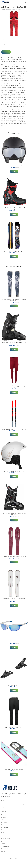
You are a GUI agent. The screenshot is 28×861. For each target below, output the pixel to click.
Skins (16, 39)
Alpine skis (12, 39)
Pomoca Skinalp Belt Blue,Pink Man (14, 769)
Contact (3, 843)
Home (2, 9)
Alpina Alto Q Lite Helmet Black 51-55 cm (14, 166)
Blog (2, 841)
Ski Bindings (4, 822)
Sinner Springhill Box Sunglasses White (14, 642)
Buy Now (6, 52)
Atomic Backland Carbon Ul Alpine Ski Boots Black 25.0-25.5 (14, 208)
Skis (8, 39)
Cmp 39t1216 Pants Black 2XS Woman (14, 727)
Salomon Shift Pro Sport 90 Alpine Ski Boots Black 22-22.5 (14, 343)
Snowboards (4, 832)
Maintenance (4, 819)
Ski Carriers (4, 817)
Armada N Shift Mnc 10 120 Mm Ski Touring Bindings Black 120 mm (14, 684)
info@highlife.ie (4, 807)
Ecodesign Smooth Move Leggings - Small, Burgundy (14, 386)
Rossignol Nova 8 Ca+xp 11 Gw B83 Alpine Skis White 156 (14, 599)
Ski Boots (3, 824)
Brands (2, 814)
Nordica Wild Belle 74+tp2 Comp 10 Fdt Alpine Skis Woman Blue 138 (14, 300)
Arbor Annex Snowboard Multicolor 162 (14, 251)
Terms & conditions (5, 846)
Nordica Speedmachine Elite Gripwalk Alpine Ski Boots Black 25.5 (14, 514)
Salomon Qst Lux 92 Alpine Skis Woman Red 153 (14, 556)
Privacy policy (4, 848)
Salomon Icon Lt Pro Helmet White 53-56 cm (14, 471)
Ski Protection (4, 827)
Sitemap (3, 851)
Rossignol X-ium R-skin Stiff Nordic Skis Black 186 (14, 429)
